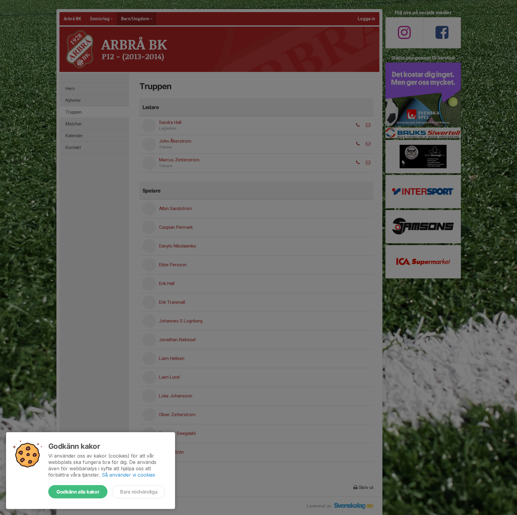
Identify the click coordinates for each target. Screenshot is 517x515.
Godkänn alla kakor (77, 492)
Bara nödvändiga (138, 492)
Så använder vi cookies (128, 475)
